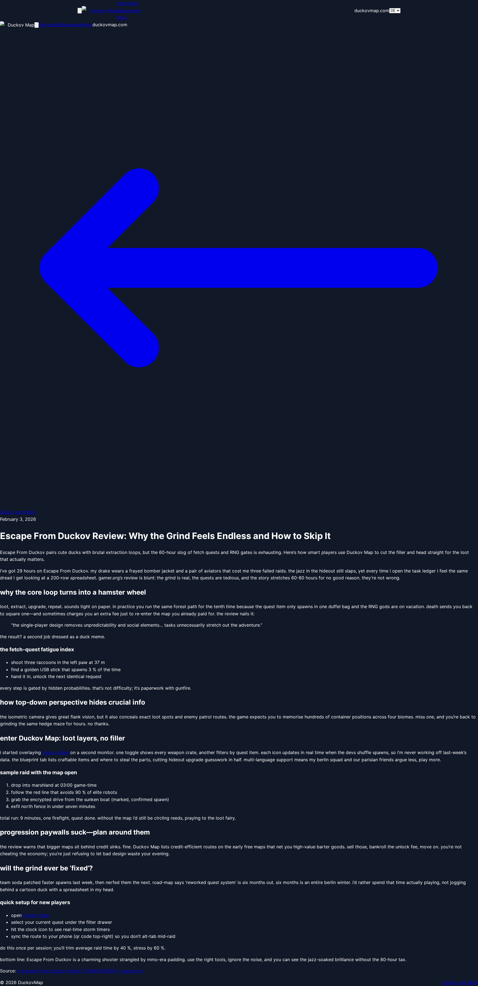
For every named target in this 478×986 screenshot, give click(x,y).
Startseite (127, 3)
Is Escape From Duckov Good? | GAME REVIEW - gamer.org (80, 971)
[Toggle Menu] (79, 11)
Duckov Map (55, 752)
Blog (122, 17)
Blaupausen (129, 10)
